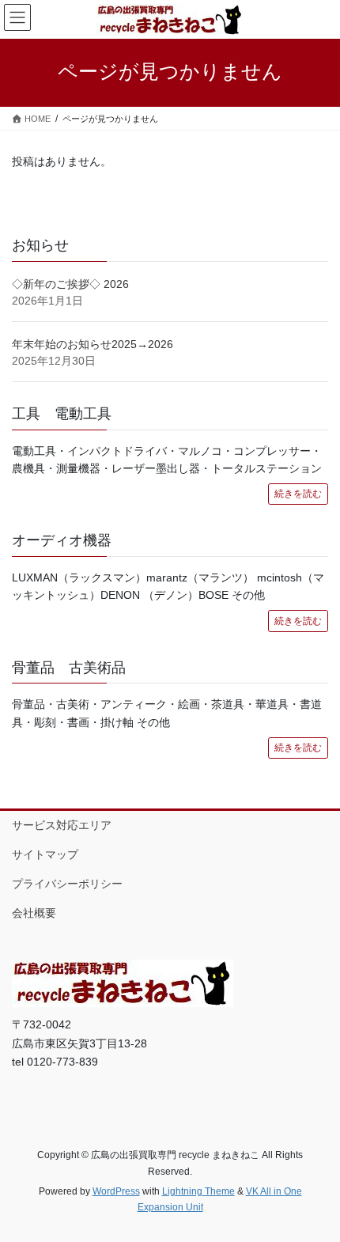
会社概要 (34, 913)
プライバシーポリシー (67, 883)
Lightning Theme (198, 1191)
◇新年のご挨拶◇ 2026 (70, 284)
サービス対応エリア (61, 825)
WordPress (116, 1191)
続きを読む (298, 493)
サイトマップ (45, 854)
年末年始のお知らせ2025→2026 (92, 344)
